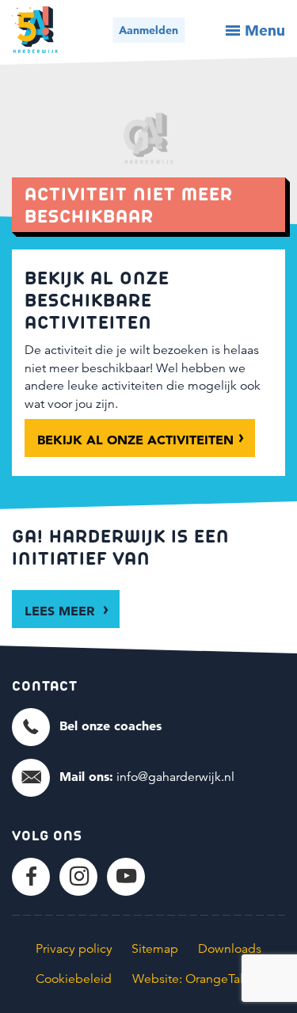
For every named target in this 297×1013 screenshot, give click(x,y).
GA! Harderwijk (35, 29)
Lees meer (61, 611)
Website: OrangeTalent (196, 979)
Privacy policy (74, 949)
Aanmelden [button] (148, 30)
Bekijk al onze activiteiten (135, 439)
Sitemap (154, 949)
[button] (87, 726)
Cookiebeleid (74, 979)
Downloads (229, 949)
